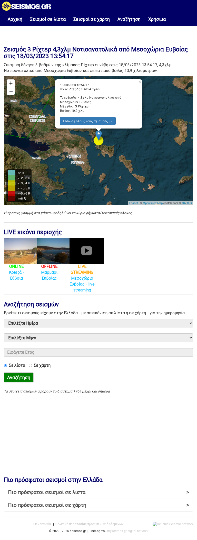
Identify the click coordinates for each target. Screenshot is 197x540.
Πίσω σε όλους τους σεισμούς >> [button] (87, 121)
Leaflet (133, 203)
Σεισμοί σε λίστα (48, 19)
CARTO (187, 203)
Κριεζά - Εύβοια (16, 272)
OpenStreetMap (153, 203)
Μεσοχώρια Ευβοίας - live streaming (82, 278)
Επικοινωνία (42, 524)
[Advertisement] (98, 33)
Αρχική (15, 19)
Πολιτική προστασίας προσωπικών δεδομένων (89, 524)
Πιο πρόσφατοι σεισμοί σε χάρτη (98, 505)
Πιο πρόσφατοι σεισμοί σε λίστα (98, 492)
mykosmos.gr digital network (127, 531)
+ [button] (11, 83)
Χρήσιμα (157, 19)
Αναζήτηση (129, 19)
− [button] (11, 91)
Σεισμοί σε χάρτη (91, 19)
